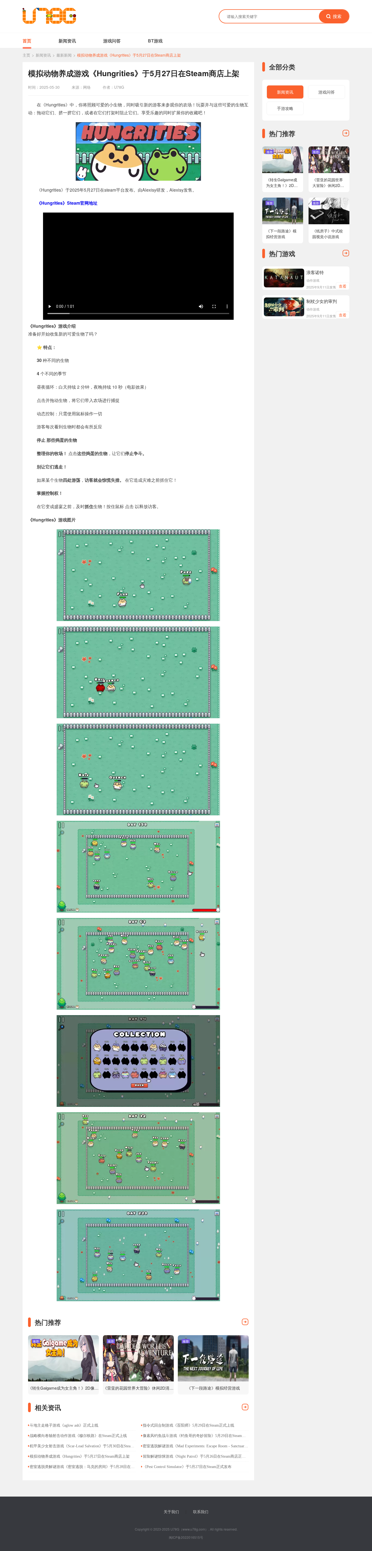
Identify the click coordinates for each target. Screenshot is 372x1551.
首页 (27, 41)
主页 (26, 55)
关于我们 (171, 1511)
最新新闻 (64, 55)
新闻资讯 (67, 41)
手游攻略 (285, 108)
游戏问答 (112, 41)
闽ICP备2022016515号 (186, 1537)
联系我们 (200, 1511)
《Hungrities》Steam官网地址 (67, 203)
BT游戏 (155, 41)
